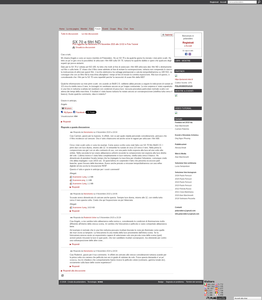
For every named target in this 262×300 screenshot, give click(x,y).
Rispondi (66, 121)
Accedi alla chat (241, 298)
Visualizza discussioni (85, 47)
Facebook (80, 112)
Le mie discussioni (90, 34)
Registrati (214, 2)
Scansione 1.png (80, 177)
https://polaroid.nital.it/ (184, 79)
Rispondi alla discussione (73, 271)
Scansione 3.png (80, 207)
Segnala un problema (175, 282)
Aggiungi (168, 35)
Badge (161, 282)
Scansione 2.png (80, 184)
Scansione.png (79, 180)
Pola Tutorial (132, 44)
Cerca (259, 2)
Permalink (71, 132)
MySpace (68, 112)
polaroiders (81, 282)
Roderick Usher (90, 217)
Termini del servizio (194, 282)
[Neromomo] (66, 48)
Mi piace (68, 108)
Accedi (223, 2)
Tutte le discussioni (69, 34)
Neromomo (92, 44)
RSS (62, 275)
